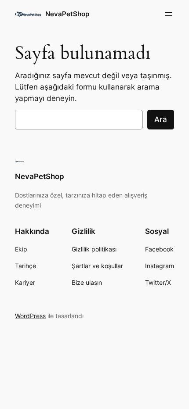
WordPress (30, 315)
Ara (160, 119)
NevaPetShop (67, 14)
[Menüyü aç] (169, 14)
